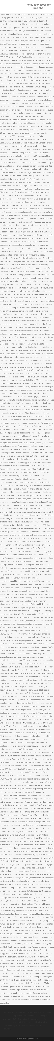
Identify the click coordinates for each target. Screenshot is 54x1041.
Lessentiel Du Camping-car (37, 1016)
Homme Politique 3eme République (17, 1012)
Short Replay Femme (17, 1016)
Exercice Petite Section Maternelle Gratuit (19, 1019)
